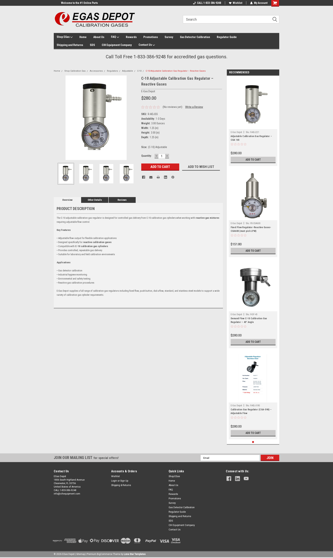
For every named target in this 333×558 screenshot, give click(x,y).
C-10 (139, 71)
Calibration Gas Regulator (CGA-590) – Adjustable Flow (251, 411)
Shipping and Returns (70, 45)
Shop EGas (63, 37)
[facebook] (228, 478)
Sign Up (124, 480)
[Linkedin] (165, 177)
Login (114, 480)
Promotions (150, 37)
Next (134, 118)
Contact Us (145, 45)
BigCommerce (104, 554)
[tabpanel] (253, 122)
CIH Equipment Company (117, 45)
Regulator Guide (227, 37)
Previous (57, 118)
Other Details (95, 199)
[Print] (158, 177)
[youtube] (246, 478)
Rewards (131, 37)
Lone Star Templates (135, 554)
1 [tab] (253, 442)
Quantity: (146, 155)
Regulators (112, 71)
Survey (169, 37)
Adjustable (127, 71)
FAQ (114, 37)
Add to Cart (253, 159)
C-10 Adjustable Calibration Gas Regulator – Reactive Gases (176, 71)
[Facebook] (143, 177)
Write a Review (194, 106)
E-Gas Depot (236, 132)
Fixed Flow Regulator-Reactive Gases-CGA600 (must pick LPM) (251, 229)
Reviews (122, 199)
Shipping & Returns (121, 485)
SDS (92, 45)
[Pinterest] (172, 177)
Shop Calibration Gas (75, 71)
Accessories (96, 71)
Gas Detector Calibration (195, 37)
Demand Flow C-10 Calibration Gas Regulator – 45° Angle (249, 320)
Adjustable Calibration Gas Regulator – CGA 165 (251, 138)
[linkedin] (237, 478)
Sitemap (80, 554)
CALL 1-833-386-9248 (209, 2)
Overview (67, 199)
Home (83, 37)
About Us (98, 37)
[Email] (150, 177)
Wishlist (237, 2)
